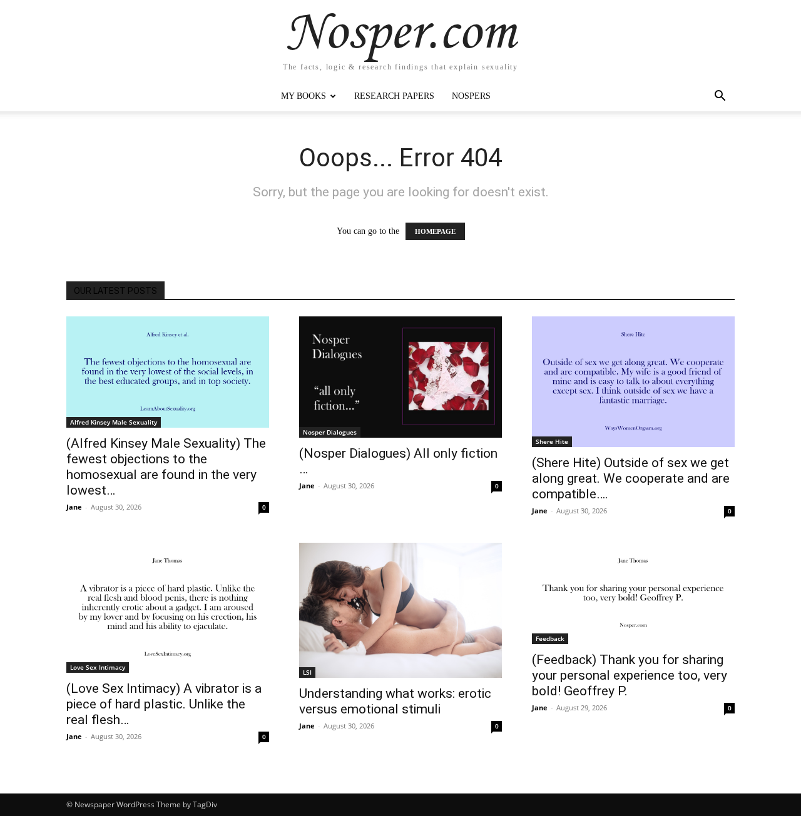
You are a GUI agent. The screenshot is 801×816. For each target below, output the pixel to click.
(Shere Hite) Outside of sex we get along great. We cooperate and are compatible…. (631, 478)
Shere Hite (552, 441)
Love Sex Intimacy (97, 667)
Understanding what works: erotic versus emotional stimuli (395, 701)
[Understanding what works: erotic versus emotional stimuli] (400, 610)
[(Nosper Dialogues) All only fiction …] (400, 377)
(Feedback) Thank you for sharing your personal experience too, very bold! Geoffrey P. (629, 675)
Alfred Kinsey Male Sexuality (113, 422)
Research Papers (394, 96)
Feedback (550, 638)
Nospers (471, 96)
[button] (720, 97)
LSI (307, 672)
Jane (74, 506)
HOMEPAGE (435, 231)
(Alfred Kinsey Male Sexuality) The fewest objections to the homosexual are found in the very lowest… (166, 467)
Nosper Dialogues (330, 432)
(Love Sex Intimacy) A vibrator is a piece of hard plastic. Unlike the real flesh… (164, 704)
